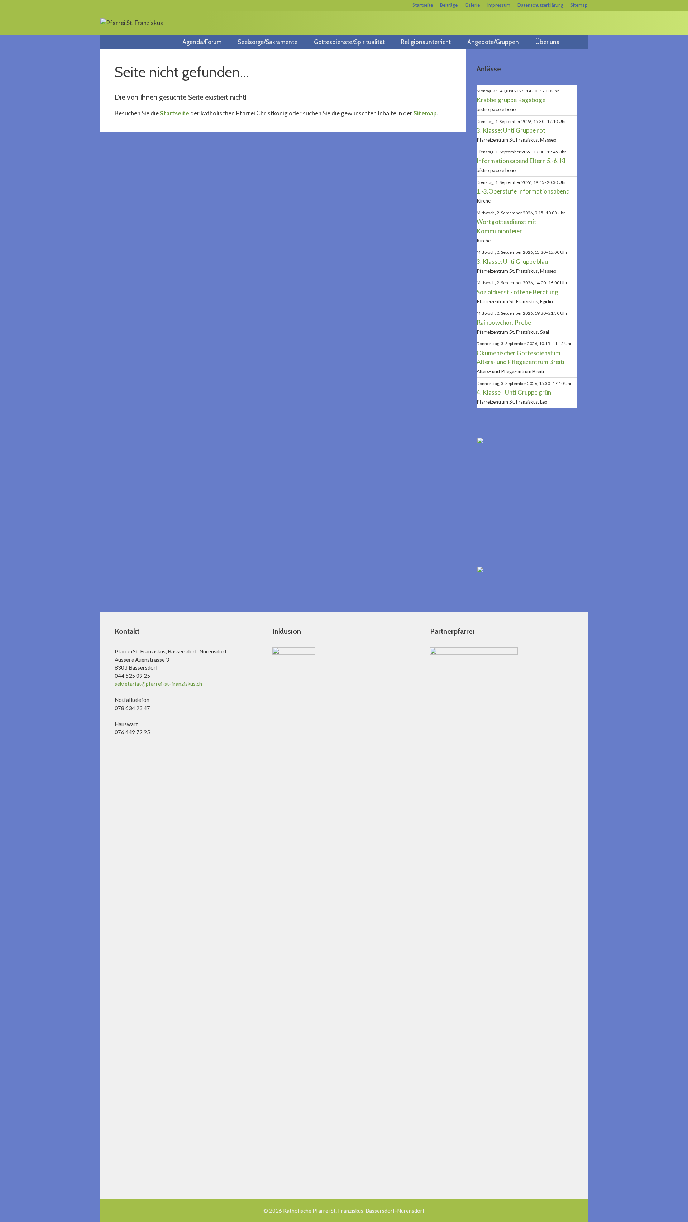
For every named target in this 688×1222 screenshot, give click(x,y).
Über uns (547, 42)
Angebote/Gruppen (493, 42)
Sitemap (579, 5)
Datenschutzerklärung (540, 5)
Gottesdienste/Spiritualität (349, 42)
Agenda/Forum (201, 42)
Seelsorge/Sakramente (267, 42)
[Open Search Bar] (579, 42)
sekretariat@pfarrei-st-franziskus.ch (158, 683)
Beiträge (449, 5)
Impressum (498, 5)
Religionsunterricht (426, 42)
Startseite (422, 5)
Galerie (472, 5)
